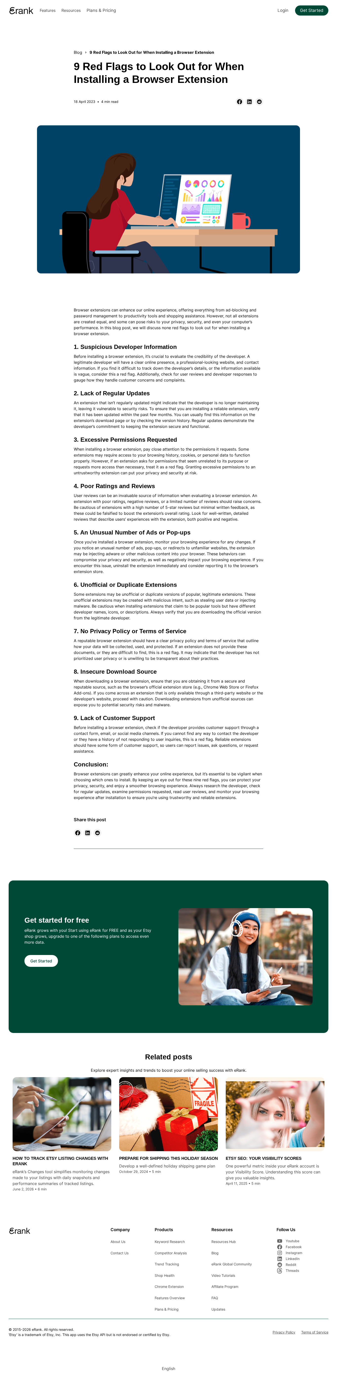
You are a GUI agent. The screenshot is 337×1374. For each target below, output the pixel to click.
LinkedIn (293, 1259)
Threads (292, 1270)
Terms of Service (314, 1332)
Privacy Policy (284, 1332)
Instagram (294, 1253)
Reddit (291, 1264)
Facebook (294, 1247)
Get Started (311, 10)
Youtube (292, 1241)
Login (283, 10)
